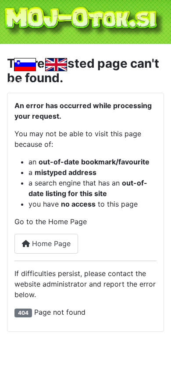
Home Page (50, 243)
